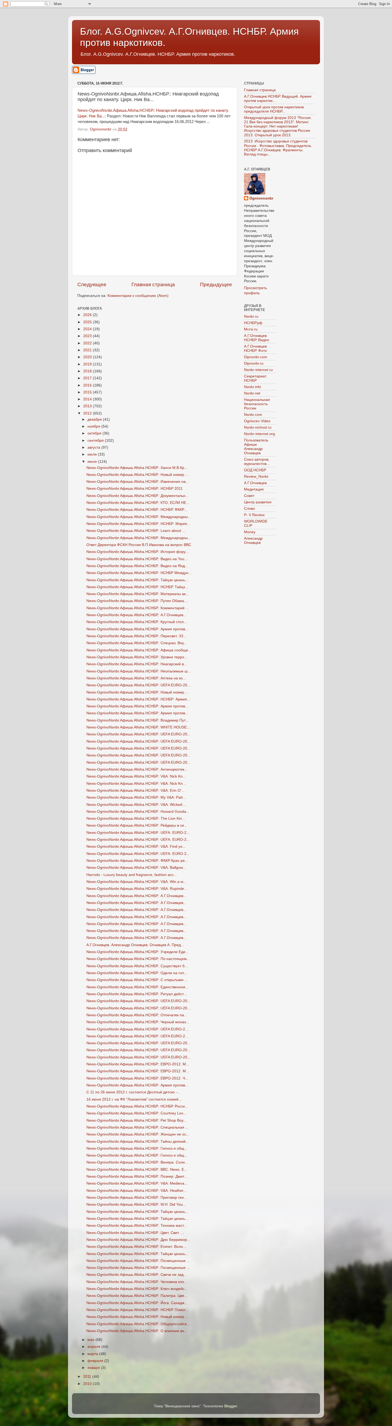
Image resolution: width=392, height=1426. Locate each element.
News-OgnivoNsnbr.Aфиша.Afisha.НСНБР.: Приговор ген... (136, 1198)
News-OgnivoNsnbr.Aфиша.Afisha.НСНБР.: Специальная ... (137, 1127)
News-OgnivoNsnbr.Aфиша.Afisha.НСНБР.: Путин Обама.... (137, 601)
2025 (88, 322)
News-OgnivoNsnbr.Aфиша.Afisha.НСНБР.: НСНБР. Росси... (137, 1106)
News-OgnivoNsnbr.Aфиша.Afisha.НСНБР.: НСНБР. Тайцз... (137, 587)
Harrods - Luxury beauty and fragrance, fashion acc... (131, 875)
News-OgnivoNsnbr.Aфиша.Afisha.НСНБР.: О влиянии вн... (136, 1331)
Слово (249, 509)
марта (93, 1354)
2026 (88, 315)
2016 (88, 385)
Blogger (230, 1406)
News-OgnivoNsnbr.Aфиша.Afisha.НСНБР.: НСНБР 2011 (134, 489)
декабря (95, 419)
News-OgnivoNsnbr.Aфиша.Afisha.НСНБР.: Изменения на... (137, 482)
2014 (88, 399)
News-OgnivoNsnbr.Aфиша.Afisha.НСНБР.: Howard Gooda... (137, 812)
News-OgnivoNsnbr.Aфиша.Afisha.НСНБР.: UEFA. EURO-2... (138, 833)
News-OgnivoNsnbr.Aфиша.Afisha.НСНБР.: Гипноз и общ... (136, 1148)
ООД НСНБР (255, 470)
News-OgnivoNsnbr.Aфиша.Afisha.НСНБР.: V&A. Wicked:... (136, 805)
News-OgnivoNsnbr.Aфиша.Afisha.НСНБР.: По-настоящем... (138, 959)
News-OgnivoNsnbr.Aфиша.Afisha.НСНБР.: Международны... (138, 517)
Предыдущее (216, 284)
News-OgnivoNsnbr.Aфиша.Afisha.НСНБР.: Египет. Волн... (136, 1247)
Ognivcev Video (257, 421)
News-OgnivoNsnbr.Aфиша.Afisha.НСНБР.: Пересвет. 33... (136, 636)
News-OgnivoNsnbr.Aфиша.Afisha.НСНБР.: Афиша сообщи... (138, 650)
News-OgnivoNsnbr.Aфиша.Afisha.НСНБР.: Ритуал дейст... (136, 994)
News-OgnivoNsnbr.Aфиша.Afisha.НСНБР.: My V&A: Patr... (136, 797)
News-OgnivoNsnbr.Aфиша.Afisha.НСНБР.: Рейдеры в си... (136, 825)
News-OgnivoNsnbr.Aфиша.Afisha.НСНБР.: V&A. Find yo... (136, 847)
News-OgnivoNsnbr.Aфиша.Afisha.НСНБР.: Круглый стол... (136, 622)
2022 (88, 343)
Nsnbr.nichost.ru (257, 427)
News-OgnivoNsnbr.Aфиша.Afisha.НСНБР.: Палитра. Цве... (136, 1296)
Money (249, 532)
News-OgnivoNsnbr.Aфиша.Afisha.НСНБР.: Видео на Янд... (137, 566)
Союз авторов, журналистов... (257, 461)
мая (91, 1340)
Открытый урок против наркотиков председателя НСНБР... (274, 109)
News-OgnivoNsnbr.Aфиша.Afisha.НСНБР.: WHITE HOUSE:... (138, 727)
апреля (94, 1347)
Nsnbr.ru (251, 316)
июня (92, 462)
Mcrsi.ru (251, 329)
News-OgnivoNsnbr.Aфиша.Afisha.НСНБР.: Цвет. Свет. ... (135, 1233)
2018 (88, 371)
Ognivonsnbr (261, 198)
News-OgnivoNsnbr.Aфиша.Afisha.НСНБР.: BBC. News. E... (136, 1170)
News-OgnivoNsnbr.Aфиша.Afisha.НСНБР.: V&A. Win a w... (136, 882)
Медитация (254, 489)
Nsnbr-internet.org (259, 434)
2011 (87, 1377)
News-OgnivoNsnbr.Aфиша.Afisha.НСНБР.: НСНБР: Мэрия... (138, 524)
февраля (95, 1361)
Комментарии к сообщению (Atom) (138, 296)
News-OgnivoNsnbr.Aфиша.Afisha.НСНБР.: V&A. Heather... (136, 1191)
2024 (88, 329)
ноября (94, 426)
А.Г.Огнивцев (255, 483)
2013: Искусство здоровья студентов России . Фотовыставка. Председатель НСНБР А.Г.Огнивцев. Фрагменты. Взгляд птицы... (277, 147)
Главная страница (153, 284)
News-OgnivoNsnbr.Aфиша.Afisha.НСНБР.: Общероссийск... (138, 1324)
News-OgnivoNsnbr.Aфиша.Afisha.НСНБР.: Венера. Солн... (137, 1162)
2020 (88, 357)
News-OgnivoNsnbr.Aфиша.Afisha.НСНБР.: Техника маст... (136, 1226)
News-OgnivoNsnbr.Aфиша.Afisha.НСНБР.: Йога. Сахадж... (136, 1303)
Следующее (91, 284)
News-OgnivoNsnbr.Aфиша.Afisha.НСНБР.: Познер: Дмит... (136, 1176)
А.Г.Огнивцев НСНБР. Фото (255, 348)
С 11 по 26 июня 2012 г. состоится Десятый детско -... (133, 1092)
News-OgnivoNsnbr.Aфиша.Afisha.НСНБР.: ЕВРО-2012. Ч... (137, 1078)
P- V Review (254, 515)
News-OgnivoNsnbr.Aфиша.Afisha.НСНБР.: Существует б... (137, 966)
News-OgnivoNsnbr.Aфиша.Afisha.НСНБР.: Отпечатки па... (136, 1015)
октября (94, 433)
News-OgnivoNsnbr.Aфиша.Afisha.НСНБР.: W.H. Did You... (136, 1204)
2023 (88, 336)
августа (94, 447)
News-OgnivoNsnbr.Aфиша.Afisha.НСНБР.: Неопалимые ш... (138, 671)
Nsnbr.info (252, 387)
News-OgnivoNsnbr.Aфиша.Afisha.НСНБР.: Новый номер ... (137, 475)
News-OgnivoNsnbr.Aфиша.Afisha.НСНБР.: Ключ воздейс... (137, 1289)
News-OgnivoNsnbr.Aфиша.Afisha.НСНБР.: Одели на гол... (136, 973)
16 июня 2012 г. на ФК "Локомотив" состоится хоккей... (134, 1099)
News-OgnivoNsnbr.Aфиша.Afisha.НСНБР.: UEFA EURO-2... (137, 1029)
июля (92, 454)
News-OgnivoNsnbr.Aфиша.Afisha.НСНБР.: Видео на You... (136, 559)
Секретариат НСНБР (255, 378)
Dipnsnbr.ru (253, 363)
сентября (96, 441)
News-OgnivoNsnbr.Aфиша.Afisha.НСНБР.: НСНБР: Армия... (138, 699)
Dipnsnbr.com (255, 357)
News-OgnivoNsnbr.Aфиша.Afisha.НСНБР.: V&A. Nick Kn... (136, 776)
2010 (88, 1384)
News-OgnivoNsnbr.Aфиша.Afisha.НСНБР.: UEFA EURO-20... (138, 685)
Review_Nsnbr (256, 477)
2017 (88, 378)
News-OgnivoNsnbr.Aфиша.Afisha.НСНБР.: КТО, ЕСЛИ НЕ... (137, 503)
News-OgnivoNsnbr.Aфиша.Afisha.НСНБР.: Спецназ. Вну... (136, 643)
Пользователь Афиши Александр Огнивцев (256, 446)
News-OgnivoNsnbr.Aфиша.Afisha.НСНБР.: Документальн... (137, 496)
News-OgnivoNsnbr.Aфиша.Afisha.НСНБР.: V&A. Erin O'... (135, 790)
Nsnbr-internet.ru (258, 370)
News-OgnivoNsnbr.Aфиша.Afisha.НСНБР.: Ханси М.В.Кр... (136, 468)
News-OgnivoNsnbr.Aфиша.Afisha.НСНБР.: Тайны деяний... (137, 1142)
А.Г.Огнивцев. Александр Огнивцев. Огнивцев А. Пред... (135, 945)
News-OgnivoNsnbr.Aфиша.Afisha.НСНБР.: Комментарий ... (137, 608)
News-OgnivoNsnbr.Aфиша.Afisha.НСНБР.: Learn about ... (135, 531)
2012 (88, 413)
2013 (88, 406)
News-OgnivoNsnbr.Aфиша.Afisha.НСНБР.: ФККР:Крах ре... (137, 861)
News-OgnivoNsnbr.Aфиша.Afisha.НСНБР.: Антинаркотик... (136, 769)
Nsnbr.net (252, 393)
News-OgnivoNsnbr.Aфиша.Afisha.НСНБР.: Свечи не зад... (136, 1275)
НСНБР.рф (253, 323)
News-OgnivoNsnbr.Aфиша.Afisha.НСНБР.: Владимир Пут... (137, 720)
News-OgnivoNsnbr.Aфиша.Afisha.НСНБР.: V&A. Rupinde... (136, 889)
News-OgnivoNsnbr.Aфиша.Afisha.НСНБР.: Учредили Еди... (137, 952)
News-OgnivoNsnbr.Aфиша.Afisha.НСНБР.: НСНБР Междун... (138, 573)
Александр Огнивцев (253, 540)
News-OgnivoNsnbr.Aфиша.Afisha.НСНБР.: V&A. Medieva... (136, 1183)
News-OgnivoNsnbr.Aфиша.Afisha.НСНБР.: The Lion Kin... (135, 818)
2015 (88, 392)
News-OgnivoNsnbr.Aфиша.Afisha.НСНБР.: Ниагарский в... (136, 664)
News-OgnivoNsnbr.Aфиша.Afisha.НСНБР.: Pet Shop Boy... (136, 1120)
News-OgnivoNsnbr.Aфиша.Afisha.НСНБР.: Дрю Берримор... (138, 1240)
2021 (88, 350)
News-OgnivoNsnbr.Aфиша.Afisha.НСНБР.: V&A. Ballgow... (136, 868)
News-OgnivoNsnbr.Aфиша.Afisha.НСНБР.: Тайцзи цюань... (137, 580)
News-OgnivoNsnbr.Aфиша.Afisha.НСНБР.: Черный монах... (137, 1022)
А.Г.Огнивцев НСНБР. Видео (256, 338)
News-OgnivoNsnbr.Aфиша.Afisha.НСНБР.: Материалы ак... (137, 594)
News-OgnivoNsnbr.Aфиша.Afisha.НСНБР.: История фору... (137, 552)
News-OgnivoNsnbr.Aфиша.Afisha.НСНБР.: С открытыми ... (137, 980)
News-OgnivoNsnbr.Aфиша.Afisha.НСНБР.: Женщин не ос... (137, 1134)
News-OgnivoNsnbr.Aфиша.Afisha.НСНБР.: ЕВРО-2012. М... (137, 1064)
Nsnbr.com (253, 415)
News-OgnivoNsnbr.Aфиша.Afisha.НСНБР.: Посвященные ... (138, 1261)
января (94, 1368)
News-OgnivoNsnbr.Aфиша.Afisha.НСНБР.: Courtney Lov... (136, 1113)
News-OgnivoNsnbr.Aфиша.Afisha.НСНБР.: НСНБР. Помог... (137, 1310)
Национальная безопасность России (257, 404)
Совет (249, 496)
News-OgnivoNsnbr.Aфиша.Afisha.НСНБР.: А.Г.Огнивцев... (136, 615)
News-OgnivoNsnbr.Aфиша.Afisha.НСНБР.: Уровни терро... (136, 657)
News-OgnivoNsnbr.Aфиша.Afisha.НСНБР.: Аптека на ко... (136, 678)
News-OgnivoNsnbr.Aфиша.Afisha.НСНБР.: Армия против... (137, 629)
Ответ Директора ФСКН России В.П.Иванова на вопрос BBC (138, 545)
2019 (88, 364)
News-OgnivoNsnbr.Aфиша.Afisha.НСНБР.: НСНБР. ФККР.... (137, 510)
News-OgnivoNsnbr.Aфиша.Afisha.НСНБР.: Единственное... (137, 987)
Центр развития (257, 502)
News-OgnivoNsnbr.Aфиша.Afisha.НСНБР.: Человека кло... (136, 1282)
